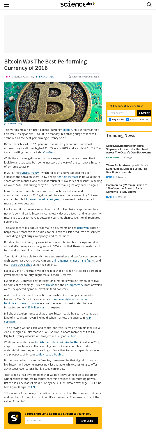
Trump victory (74, 285)
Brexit (50, 285)
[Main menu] (6, 4)
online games (60, 260)
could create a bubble (49, 354)
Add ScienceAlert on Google (85, 76)
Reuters (71, 336)
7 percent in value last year (42, 199)
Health (110, 177)
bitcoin (67, 130)
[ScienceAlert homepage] (78, 4)
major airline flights (82, 260)
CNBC (34, 387)
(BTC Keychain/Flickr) (13, 123)
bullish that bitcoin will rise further (57, 342)
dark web (83, 228)
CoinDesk (49, 152)
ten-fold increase (67, 177)
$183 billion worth (35, 307)
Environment (113, 157)
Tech (7, 76)
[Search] (149, 4)
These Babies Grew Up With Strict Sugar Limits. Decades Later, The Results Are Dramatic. (127, 169)
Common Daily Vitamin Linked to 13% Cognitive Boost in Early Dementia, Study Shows (126, 188)
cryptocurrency (29, 172)
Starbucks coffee (21, 264)
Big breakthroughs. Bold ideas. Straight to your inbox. (58, 413)
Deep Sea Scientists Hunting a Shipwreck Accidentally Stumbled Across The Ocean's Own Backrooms (128, 149)
